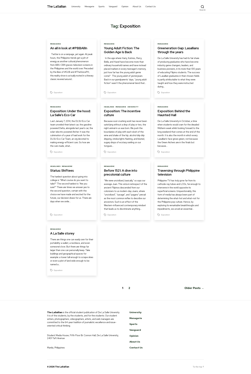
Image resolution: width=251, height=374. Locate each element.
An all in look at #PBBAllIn (68, 48)
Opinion (124, 6)
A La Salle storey (62, 233)
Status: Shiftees (62, 171)
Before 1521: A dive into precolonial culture (120, 172)
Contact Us (150, 6)
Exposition (58, 92)
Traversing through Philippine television (179, 172)
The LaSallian (56, 6)
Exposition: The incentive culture (122, 113)
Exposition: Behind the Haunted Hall (174, 113)
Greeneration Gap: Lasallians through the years (178, 50)
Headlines (109, 107)
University (75, 6)
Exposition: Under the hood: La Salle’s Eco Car (70, 113)
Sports (101, 6)
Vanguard (113, 6)
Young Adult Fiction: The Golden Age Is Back (121, 50)
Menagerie (89, 6)
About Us (137, 6)
